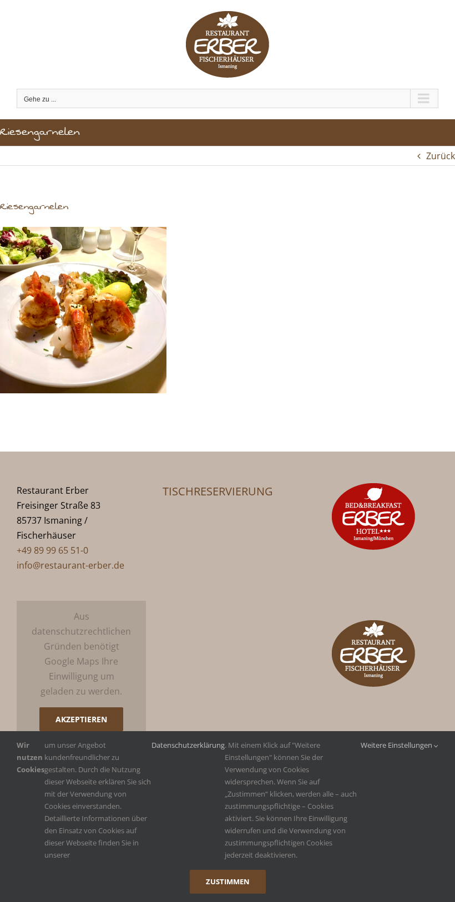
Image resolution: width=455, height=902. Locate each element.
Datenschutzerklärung (188, 745)
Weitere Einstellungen (397, 745)
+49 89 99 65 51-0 (52, 550)
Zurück (440, 156)
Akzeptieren (81, 719)
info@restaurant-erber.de (70, 565)
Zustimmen (228, 881)
